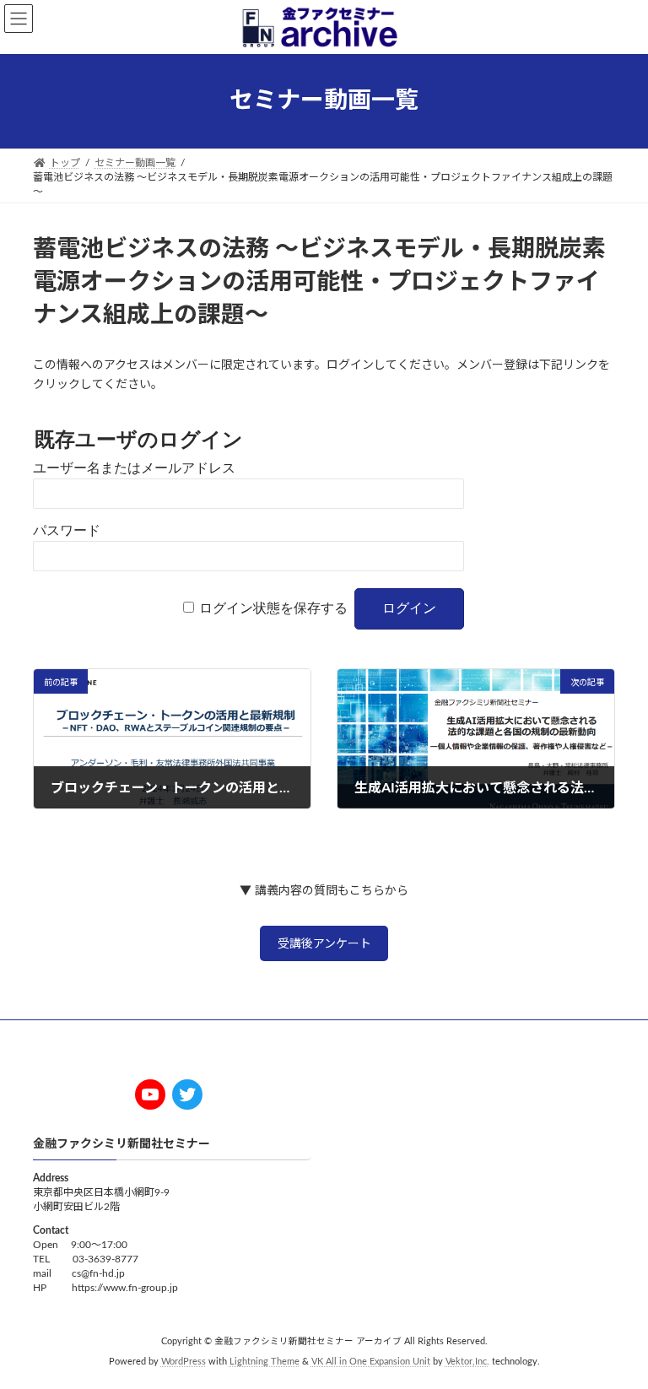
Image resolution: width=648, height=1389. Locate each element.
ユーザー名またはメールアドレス (134, 468)
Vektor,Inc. (467, 1363)
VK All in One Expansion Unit (370, 1363)
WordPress (183, 1363)
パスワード (66, 530)
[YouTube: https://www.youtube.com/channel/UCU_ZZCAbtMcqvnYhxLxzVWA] (150, 1094)
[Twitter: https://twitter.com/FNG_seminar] (187, 1094)
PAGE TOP (616, 1329)
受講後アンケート (324, 944)
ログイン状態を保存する (273, 608)
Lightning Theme (265, 1363)
